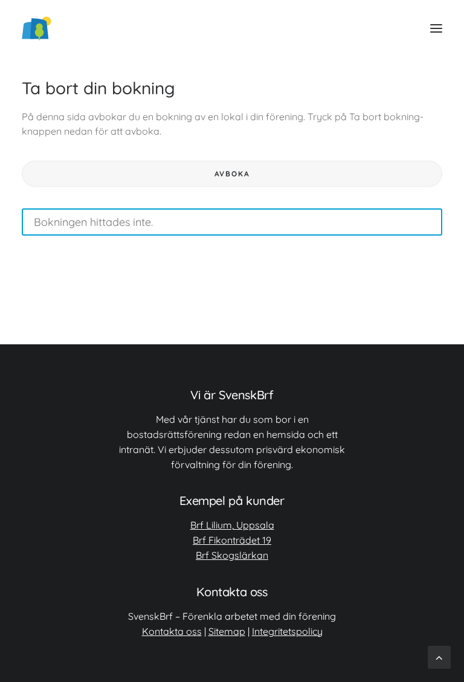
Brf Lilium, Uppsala (232, 525)
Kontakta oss (172, 631)
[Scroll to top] (439, 656)
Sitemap (226, 631)
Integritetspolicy (287, 631)
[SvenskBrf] (36, 28)
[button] (436, 28)
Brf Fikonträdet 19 (232, 540)
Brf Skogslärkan (232, 555)
